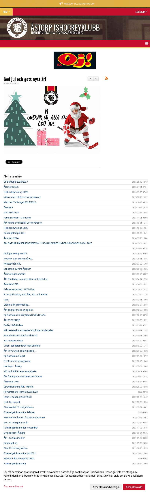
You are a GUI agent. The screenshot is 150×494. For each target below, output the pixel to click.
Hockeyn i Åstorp (13, 366)
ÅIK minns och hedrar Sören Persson (23, 222)
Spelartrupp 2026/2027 (16, 181)
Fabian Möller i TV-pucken (17, 217)
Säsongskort (10, 443)
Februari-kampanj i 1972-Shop (19, 289)
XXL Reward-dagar (13, 340)
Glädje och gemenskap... (17, 304)
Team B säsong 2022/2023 (18, 397)
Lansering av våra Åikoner (17, 268)
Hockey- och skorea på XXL (18, 258)
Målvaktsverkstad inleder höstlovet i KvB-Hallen (28, 330)
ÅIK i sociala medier (14, 438)
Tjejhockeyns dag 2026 (16, 192)
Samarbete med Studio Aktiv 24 (20, 335)
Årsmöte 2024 (11, 238)
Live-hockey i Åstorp (14, 432)
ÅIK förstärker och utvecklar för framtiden (25, 279)
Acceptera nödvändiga (106, 487)
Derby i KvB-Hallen (13, 325)
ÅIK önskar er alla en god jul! (18, 309)
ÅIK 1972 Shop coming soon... (19, 350)
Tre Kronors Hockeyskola (17, 361)
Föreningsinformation (15, 463)
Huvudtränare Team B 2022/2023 (21, 391)
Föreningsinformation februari (19, 412)
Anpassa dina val (13, 486)
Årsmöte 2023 (11, 284)
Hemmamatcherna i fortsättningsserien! (24, 417)
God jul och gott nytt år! (25, 79)
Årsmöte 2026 (11, 187)
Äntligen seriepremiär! (15, 253)
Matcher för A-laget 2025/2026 (20, 202)
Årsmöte (8, 207)
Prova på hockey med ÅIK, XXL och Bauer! (26, 294)
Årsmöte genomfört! (14, 274)
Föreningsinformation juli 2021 (20, 453)
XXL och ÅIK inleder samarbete (20, 371)
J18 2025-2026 (11, 212)
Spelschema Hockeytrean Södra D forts (25, 315)
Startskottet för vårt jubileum (19, 407)
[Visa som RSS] (106, 79)
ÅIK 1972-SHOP (12, 320)
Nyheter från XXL (12, 263)
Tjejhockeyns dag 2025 (16, 228)
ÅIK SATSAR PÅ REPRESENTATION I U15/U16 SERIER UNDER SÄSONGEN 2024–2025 (48, 243)
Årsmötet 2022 (11, 381)
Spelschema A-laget (14, 356)
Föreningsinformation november (21, 427)
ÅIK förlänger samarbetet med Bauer (23, 376)
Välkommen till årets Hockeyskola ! (22, 197)
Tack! (6, 299)
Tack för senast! (12, 402)
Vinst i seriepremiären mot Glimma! (22, 345)
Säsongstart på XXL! (14, 233)
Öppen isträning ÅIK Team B (18, 386)
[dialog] (75, 479)
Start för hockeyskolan (16, 448)
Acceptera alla (134, 487)
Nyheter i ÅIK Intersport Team (19, 458)
